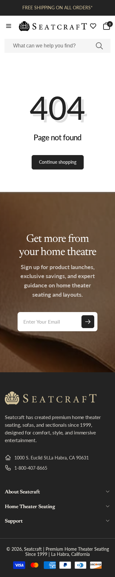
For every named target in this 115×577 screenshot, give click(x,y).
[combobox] (57, 46)
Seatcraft (33, 549)
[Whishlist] (93, 26)
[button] (9, 26)
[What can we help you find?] (99, 45)
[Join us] (87, 321)
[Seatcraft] (50, 403)
